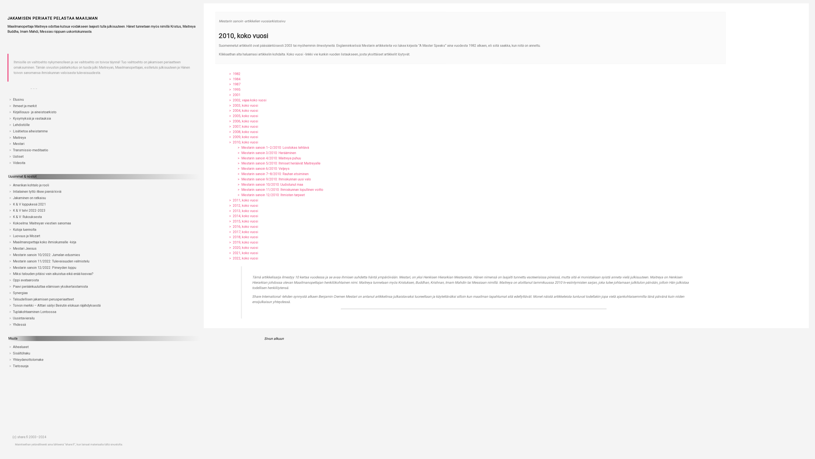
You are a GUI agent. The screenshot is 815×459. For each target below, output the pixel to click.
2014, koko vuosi (245, 216)
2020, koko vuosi (245, 248)
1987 (236, 84)
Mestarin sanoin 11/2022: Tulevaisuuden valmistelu (51, 261)
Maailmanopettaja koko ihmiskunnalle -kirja (44, 242)
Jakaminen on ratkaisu (29, 198)
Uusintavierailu (24, 318)
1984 (236, 79)
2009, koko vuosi (245, 137)
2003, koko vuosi (245, 105)
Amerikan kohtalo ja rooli (31, 185)
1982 (236, 74)
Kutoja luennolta (24, 230)
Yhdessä (19, 325)
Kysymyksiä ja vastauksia (32, 118)
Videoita (19, 163)
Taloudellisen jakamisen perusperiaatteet (43, 299)
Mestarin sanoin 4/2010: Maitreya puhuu (271, 158)
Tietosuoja (20, 366)
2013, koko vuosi (245, 211)
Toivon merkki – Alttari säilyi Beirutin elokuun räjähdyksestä (57, 305)
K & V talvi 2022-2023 (29, 210)
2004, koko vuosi (245, 111)
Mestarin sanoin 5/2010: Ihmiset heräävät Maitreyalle (280, 163)
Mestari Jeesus (25, 248)
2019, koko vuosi (245, 242)
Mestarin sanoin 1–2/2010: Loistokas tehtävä (275, 148)
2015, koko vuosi (245, 221)
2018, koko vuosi (245, 237)
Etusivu (18, 100)
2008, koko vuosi (245, 132)
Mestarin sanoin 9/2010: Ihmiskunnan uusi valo (276, 179)
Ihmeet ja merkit (25, 106)
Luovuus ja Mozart (26, 236)
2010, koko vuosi (245, 142)
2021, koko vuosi (245, 253)
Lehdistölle (21, 125)
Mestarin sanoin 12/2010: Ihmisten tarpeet (273, 195)
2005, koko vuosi (245, 116)
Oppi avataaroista (26, 280)
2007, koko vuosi (245, 127)
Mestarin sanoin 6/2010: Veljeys (265, 169)
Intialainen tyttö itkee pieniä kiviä (37, 192)
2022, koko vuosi (245, 258)
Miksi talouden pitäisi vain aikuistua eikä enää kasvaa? (53, 274)
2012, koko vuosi (245, 206)
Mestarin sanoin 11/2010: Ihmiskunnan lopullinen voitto (282, 190)
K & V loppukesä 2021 (29, 204)
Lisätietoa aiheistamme (30, 131)
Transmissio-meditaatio (30, 150)
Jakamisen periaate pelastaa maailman (52, 18)
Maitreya (19, 138)
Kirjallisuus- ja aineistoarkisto (34, 112)
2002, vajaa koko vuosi (249, 100)
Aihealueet (21, 347)
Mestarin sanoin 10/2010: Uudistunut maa (272, 185)
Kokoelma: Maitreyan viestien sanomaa (42, 223)
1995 (236, 90)
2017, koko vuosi (245, 232)
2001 (236, 95)
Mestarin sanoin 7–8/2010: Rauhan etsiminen (275, 174)
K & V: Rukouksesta (27, 217)
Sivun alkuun (274, 339)
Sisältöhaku (21, 353)
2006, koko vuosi (245, 121)
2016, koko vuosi (245, 227)
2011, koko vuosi (245, 200)
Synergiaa (20, 293)
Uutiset (18, 156)
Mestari (18, 144)
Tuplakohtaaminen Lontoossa (34, 312)
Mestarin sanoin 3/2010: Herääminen (268, 153)
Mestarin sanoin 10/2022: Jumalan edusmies (46, 255)
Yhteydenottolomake (28, 360)
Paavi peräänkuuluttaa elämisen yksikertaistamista (50, 287)
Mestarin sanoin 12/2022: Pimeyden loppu (44, 268)
